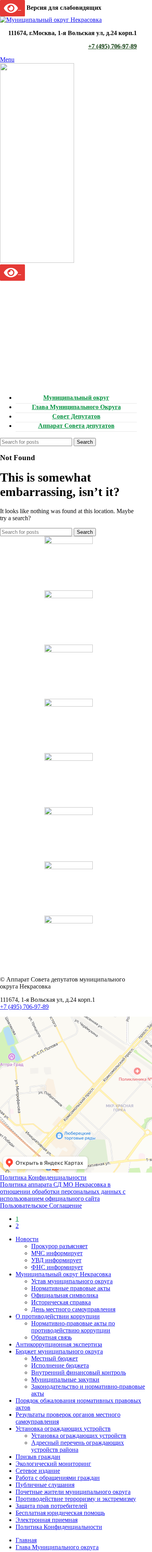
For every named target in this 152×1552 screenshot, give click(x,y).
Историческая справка (61, 1302)
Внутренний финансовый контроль (78, 1372)
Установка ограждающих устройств (78, 1435)
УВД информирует (56, 1260)
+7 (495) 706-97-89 (112, 46)
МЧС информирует (57, 1253)
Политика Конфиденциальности (43, 1177)
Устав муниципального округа (72, 1281)
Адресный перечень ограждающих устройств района (77, 1446)
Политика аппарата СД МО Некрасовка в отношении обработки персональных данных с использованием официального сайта (62, 1191)
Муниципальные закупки (65, 1379)
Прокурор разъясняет (59, 1246)
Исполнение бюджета (60, 1365)
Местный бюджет (54, 1358)
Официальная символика (64, 1295)
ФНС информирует (57, 1267)
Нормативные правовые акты (70, 1288)
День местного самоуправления (73, 1309)
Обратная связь (51, 1337)
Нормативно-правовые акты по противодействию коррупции (73, 1327)
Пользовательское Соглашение (41, 1205)
